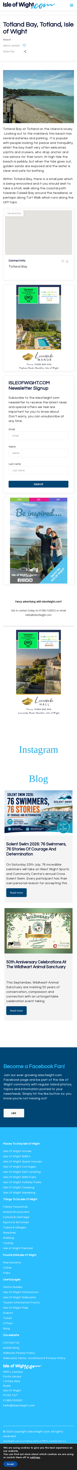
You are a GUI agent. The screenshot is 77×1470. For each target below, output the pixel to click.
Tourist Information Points (21, 1302)
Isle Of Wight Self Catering (22, 1171)
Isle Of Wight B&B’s (17, 1156)
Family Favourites (15, 1206)
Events (8, 1312)
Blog (6, 1328)
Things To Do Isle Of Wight (20, 1199)
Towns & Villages (14, 1227)
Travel (7, 1318)
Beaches (9, 1232)
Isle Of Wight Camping (19, 1187)
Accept (10, 1464)
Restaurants (12, 1262)
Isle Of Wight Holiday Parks (22, 1182)
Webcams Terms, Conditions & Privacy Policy (34, 1358)
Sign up (38, 484)
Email (12, 429)
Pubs (6, 1272)
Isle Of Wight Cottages (19, 1166)
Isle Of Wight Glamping (19, 1192)
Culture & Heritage (16, 1217)
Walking (8, 1237)
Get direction (14, 213)
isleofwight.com (39, 1431)
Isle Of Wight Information (21, 1292)
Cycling (8, 1243)
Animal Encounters (16, 1211)
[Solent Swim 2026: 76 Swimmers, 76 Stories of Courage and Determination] (38, 813)
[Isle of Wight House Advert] (38, 582)
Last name (15, 464)
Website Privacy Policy (19, 1353)
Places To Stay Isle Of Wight (21, 1143)
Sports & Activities (16, 1222)
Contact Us (11, 1342)
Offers (8, 1323)
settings (35, 1457)
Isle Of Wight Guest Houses (22, 1161)
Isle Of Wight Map (15, 1307)
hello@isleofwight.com (19, 1405)
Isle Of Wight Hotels (17, 1151)
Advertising (11, 1347)
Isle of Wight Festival (18, 1248)
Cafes (7, 1267)
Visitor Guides (12, 1287)
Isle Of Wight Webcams (19, 1297)
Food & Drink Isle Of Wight (20, 1255)
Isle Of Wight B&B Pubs (19, 1177)
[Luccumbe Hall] (38, 369)
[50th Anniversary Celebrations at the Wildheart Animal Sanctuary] (38, 930)
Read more (16, 892)
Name (12, 446)
